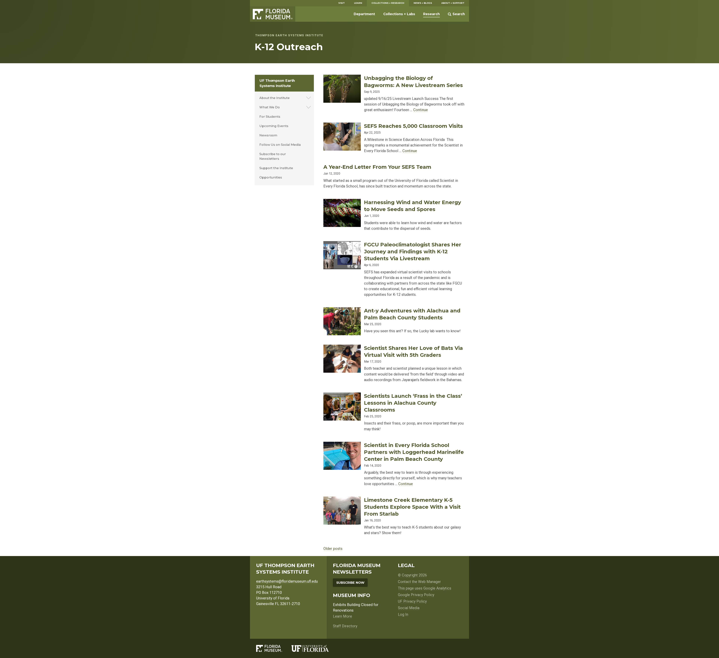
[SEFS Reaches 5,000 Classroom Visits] (342, 125)
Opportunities (270, 177)
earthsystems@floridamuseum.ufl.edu (287, 581)
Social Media (408, 608)
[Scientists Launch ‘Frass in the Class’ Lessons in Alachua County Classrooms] (342, 395)
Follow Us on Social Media (280, 144)
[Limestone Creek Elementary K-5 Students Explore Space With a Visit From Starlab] (342, 499)
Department (364, 14)
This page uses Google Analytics (424, 588)
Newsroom (268, 135)
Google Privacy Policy (416, 595)
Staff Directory (345, 626)
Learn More (342, 616)
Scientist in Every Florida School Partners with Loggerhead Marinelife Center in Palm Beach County (414, 452)
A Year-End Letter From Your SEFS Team (377, 167)
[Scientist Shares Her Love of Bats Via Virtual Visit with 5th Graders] (342, 347)
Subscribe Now (350, 582)
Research (431, 14)
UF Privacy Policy (412, 601)
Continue (420, 110)
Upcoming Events (273, 126)
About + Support (452, 3)
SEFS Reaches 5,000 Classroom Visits (413, 126)
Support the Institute (276, 168)
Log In (403, 614)
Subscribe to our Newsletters (272, 156)
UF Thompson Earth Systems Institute (277, 83)
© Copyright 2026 (412, 575)
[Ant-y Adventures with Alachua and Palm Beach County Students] (342, 310)
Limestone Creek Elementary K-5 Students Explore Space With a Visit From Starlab (412, 507)
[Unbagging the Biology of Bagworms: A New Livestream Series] (342, 77)
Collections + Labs (399, 14)
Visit (341, 3)
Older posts (332, 548)
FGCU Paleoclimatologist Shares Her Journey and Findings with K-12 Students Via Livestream (412, 251)
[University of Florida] (315, 648)
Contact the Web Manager (419, 581)
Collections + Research (387, 3)
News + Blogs (423, 3)
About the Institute (274, 98)
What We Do (269, 107)
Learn (358, 3)
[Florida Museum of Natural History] (274, 648)
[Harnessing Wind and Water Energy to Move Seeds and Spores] (342, 201)
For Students (269, 116)
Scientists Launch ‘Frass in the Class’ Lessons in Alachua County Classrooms (413, 403)
